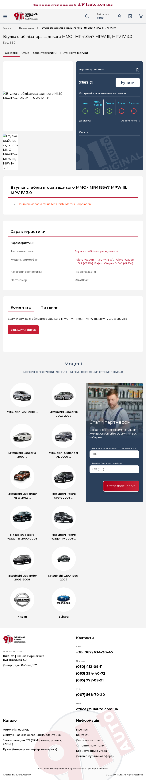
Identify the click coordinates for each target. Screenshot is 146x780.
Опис (25, 53)
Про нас (82, 729)
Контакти (82, 735)
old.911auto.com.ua (93, 4)
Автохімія (102, 768)
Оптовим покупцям (90, 745)
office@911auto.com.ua (97, 709)
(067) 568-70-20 (90, 695)
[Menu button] (5, 16)
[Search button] (87, 16)
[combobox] (130, 120)
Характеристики (44, 53)
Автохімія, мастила (16, 729)
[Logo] (26, 16)
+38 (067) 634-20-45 (94, 652)
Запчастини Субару (84, 768)
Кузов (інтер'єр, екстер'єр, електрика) (30, 749)
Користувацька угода (91, 751)
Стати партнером (121, 486)
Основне (11, 53)
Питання (49, 307)
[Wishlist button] (137, 69)
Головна (7, 28)
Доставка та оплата (89, 740)
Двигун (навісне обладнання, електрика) (32, 735)
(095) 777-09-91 (90, 680)
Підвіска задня (26, 28)
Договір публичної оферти (95, 756)
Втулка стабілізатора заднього (96, 251)
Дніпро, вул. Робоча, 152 (20, 665)
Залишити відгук (23, 329)
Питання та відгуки (74, 53)
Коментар (21, 307)
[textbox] (129, 120)
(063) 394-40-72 (91, 673)
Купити (128, 83)
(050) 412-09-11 (89, 667)
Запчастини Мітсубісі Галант (54, 768)
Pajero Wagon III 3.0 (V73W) (94, 259)
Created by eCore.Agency (17, 774)
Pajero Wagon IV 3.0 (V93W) (113, 263)
